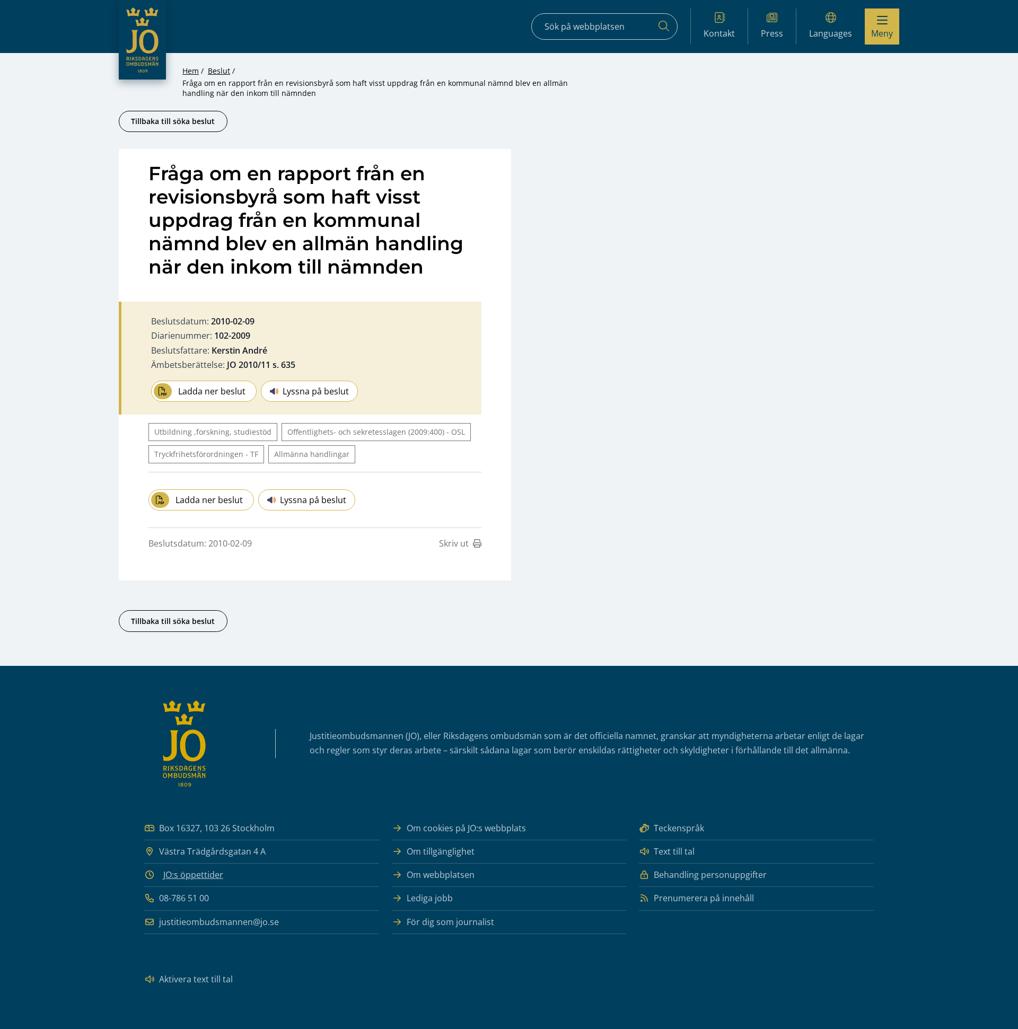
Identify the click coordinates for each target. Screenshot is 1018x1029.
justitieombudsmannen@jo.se (219, 922)
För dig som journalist (450, 922)
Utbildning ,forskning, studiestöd (212, 432)
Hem (190, 71)
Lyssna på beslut (316, 391)
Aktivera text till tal (196, 979)
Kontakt (719, 33)
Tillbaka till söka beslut (173, 121)
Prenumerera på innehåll (704, 898)
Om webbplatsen (441, 875)
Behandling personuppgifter (710, 875)
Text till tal (674, 851)
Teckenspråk (679, 828)
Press (772, 33)
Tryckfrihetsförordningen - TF (206, 454)
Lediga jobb (430, 898)
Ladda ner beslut (211, 391)
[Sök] (664, 26)
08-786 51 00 (184, 898)
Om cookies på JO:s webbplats (466, 828)
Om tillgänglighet (441, 851)
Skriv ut (454, 543)
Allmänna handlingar (311, 454)
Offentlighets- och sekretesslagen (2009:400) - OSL (376, 432)
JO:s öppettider (193, 875)
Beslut (219, 71)
